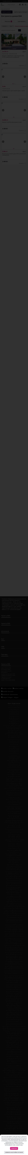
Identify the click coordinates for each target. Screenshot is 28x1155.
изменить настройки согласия (14, 1152)
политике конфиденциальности (13, 1143)
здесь (21, 1145)
